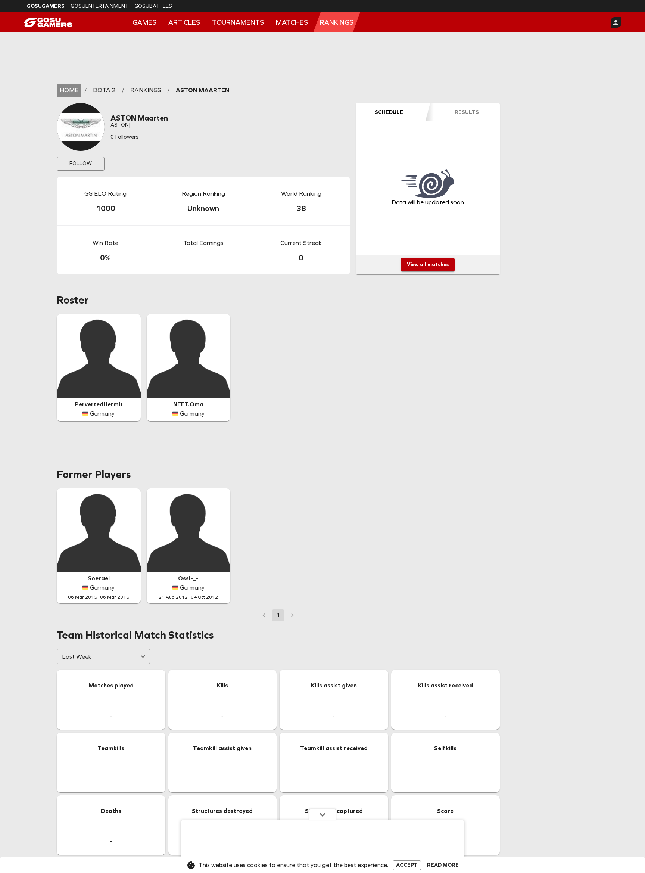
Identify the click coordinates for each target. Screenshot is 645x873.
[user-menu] (616, 22)
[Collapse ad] (322, 814)
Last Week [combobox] (76, 656)
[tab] (389, 112)
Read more (443, 865)
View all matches (428, 264)
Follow (80, 163)
